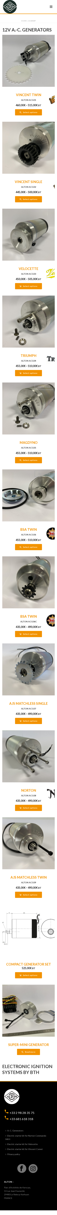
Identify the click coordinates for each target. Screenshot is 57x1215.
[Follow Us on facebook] (21, 1168)
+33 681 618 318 (21, 1119)
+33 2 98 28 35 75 (22, 1113)
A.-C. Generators (15, 1130)
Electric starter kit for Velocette (22, 1144)
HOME (24, 21)
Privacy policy (13, 1154)
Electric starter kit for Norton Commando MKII (25, 1137)
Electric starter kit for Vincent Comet (25, 1149)
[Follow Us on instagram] (33, 1168)
